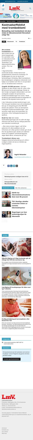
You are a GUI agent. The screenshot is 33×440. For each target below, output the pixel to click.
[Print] (17, 166)
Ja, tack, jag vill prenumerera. (11, 359)
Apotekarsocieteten (10, 1)
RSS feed (4, 433)
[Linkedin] (11, 166)
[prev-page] (3, 221)
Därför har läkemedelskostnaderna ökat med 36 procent (21, 195)
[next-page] (6, 221)
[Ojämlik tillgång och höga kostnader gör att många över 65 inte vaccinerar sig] (16, 256)
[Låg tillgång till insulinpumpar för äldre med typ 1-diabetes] (16, 285)
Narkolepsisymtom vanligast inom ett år (16, 176)
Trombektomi (22, 41)
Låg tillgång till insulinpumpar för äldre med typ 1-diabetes (16, 288)
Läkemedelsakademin (22, 1)
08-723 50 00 (11, 405)
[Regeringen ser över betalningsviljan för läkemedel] (6, 214)
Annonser (4, 428)
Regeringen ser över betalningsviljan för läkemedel (19, 214)
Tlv (16, 41)
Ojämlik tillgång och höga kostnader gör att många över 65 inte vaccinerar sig (16, 259)
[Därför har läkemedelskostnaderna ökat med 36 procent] (6, 195)
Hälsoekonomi (10, 41)
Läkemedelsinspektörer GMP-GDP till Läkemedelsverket (13, 343)
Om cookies (5, 431)
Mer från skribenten (21, 188)
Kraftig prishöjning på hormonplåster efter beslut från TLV (16, 319)
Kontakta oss (5, 430)
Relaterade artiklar (8, 188)
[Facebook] (8, 166)
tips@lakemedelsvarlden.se (9, 409)
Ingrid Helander (20, 154)
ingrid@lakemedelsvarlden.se (22, 157)
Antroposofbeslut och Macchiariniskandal (11, 182)
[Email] (14, 166)
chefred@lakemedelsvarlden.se (14, 407)
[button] (3, 9)
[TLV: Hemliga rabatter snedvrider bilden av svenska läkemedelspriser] (6, 203)
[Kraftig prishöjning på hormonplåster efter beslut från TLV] (16, 316)
